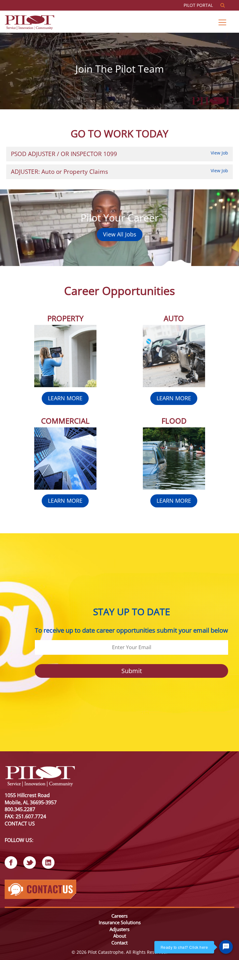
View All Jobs (119, 234)
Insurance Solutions (120, 922)
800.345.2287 (20, 809)
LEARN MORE (65, 398)
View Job (219, 153)
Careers (119, 916)
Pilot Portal (199, 5)
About (119, 936)
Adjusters (119, 929)
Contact (119, 942)
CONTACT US (20, 823)
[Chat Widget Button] (226, 947)
